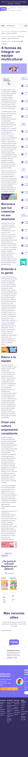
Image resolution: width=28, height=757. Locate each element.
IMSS (1, 707)
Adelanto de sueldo (9, 711)
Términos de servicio (23, 714)
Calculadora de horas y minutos (13, 651)
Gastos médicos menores (10, 703)
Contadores (16, 710)
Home (2, 31)
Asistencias (2, 713)
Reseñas (23, 707)
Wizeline (9, 128)
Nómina (1, 705)
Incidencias (2, 711)
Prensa (22, 709)
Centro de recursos (16, 708)
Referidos (16, 714)
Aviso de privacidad (23, 717)
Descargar (17, 3)
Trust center (23, 719)
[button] (2, 646)
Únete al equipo (24, 711)
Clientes (23, 706)
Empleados (2, 709)
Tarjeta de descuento (9, 719)
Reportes (2, 715)
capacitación (4, 385)
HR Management (11, 25)
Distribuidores (17, 712)
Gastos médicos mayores (10, 706)
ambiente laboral (5, 322)
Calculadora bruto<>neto (16, 703)
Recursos (7, 31)
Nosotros (23, 704)
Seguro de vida (10, 708)
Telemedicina (10, 713)
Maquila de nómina (2, 703)
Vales (8, 722)
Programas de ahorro (10, 716)
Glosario (16, 705)
